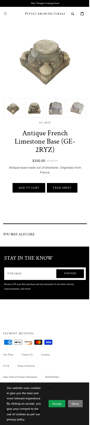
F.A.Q (6, 365)
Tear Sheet (60, 185)
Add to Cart (27, 185)
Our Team (8, 354)
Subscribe (67, 270)
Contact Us (27, 354)
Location (45, 354)
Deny (75, 403)
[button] (5, 13)
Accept (56, 403)
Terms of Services (26, 365)
